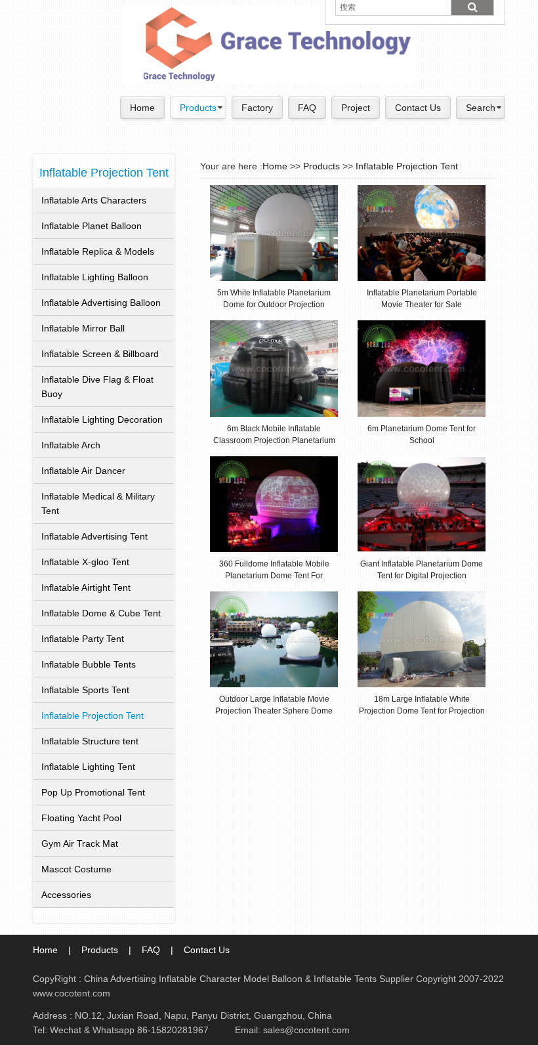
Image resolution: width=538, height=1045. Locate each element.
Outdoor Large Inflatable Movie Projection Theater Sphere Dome (274, 704)
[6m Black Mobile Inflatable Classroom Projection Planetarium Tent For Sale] (274, 368)
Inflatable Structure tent (89, 741)
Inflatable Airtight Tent (86, 587)
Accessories (66, 894)
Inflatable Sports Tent (85, 690)
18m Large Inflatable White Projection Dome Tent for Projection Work (422, 704)
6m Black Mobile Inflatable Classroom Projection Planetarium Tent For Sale (274, 434)
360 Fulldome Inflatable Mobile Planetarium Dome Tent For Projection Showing (274, 569)
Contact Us (418, 107)
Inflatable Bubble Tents (88, 664)
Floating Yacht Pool (81, 818)
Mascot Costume (76, 869)
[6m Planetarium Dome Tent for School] (422, 368)
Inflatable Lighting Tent (88, 766)
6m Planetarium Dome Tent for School (421, 434)
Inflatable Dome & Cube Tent (101, 613)
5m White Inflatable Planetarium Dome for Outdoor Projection (274, 298)
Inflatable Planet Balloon (91, 226)
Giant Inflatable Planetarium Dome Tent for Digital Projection (421, 569)
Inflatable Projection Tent (104, 172)
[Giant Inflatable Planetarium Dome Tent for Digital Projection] (422, 503)
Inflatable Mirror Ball (83, 328)
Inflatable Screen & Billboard (100, 354)
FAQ (307, 107)
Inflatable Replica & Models (97, 251)
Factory (257, 107)
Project (355, 107)
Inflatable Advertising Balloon (101, 302)
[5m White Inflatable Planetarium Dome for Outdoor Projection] (274, 232)
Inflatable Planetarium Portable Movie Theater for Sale (422, 298)
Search (480, 107)
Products (198, 107)
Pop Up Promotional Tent (93, 792)
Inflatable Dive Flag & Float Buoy (97, 386)
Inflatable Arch (70, 445)
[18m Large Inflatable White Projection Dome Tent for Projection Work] (422, 638)
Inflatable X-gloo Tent (85, 562)
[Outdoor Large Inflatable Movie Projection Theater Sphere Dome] (274, 638)
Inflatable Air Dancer (83, 470)
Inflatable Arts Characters (93, 200)
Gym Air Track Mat (79, 843)
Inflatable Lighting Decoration (102, 419)
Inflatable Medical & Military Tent (98, 503)
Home (142, 107)
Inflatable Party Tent (82, 638)
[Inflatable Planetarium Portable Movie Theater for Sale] (422, 232)
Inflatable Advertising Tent (94, 536)
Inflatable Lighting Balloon (94, 277)
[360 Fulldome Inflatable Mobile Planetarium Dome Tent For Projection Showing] (274, 503)
